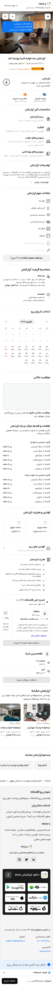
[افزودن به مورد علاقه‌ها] (5, 17)
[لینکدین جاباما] (34, 859)
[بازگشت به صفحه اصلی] (8, 875)
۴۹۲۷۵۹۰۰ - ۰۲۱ (43, 941)
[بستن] (5, 23)
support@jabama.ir (15, 941)
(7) (32, 63)
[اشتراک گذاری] (12, 17)
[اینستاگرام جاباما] (19, 859)
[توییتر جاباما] (26, 859)
